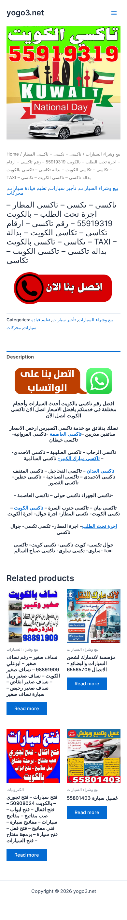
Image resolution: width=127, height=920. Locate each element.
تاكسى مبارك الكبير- (79, 458)
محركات (15, 193)
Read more (26, 708)
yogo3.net (25, 12)
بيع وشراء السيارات (103, 154)
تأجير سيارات (62, 188)
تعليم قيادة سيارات (27, 188)
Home (13, 154)
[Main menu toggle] (113, 12)
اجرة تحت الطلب (99, 526)
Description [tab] (20, 357)
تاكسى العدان (100, 471)
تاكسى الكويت (28, 508)
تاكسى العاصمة (65, 434)
